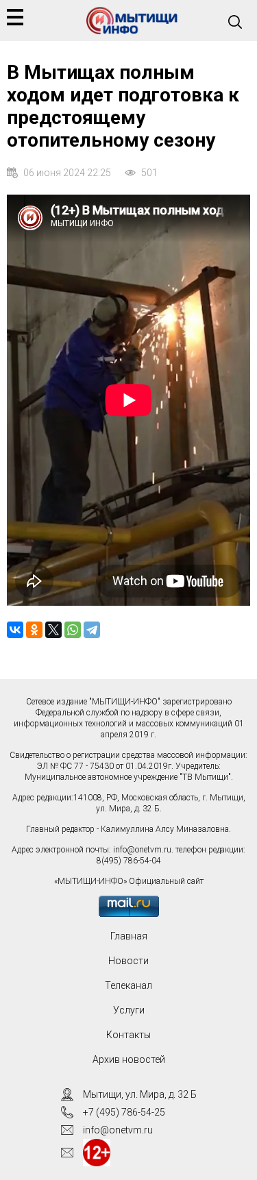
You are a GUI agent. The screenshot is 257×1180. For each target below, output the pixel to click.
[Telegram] (92, 630)
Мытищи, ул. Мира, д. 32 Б (140, 1094)
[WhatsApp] (72, 630)
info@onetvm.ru (142, 850)
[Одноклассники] (34, 630)
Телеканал (128, 985)
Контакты (128, 1034)
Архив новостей (129, 1059)
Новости (128, 960)
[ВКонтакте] (15, 630)
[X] (53, 630)
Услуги (129, 1010)
